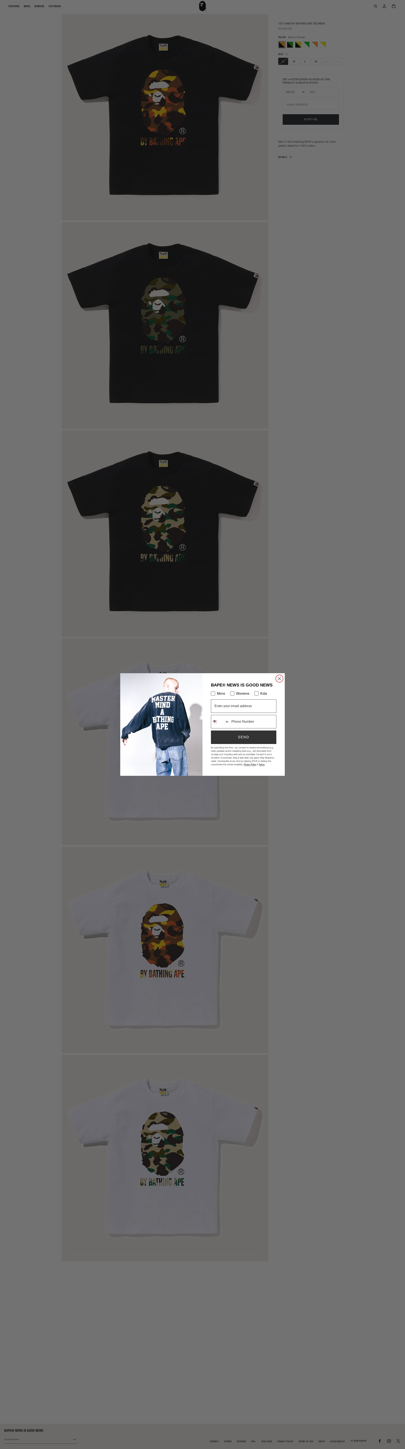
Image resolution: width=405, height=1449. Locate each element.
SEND (243, 737)
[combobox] (220, 721)
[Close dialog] (279, 678)
